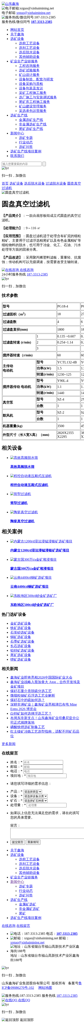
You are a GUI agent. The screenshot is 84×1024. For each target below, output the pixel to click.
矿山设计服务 (29, 75)
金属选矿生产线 (31, 120)
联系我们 (17, 156)
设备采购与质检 (31, 84)
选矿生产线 (19, 115)
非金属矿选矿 (29, 909)
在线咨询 (9, 926)
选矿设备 (17, 39)
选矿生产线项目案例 (25, 151)
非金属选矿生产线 (33, 124)
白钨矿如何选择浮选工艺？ (31, 713)
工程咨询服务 (29, 66)
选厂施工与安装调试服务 (38, 97)
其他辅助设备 (29, 57)
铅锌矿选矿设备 (22, 650)
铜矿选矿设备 (20, 637)
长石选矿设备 (20, 646)
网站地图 (45, 987)
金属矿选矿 (27, 904)
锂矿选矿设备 (20, 659)
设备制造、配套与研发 (36, 79)
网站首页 (17, 30)
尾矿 (22, 913)
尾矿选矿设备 (20, 655)
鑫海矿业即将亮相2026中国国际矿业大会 (41, 677)
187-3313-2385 (37, 274)
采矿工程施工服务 (33, 93)
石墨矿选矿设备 (22, 641)
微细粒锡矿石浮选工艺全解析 (32, 695)
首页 (5, 183)
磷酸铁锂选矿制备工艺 (27, 727)
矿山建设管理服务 (33, 106)
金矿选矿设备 (20, 623)
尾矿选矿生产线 (31, 129)
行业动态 (26, 142)
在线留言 (23, 926)
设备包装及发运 (31, 88)
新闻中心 (17, 133)
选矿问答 (26, 147)
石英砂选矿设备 (22, 632)
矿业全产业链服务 (24, 61)
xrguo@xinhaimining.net (33, 13)
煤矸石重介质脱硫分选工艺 (31, 691)
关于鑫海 (17, 34)
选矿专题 (26, 138)
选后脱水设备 (29, 52)
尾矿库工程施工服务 (34, 102)
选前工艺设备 (29, 43)
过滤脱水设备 (56, 183)
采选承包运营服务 (33, 111)
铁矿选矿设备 (20, 628)
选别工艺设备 (29, 48)
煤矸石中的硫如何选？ (27, 700)
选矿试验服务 (29, 70)
